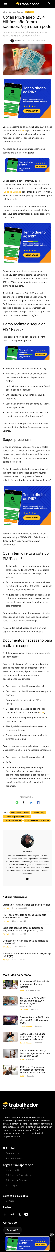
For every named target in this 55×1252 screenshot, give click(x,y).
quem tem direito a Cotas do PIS (37, 820)
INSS (41, 712)
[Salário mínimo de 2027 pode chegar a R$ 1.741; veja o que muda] (10, 1020)
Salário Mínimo (26, 1026)
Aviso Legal (11, 1185)
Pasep (23, 130)
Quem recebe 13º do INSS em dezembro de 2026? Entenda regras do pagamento (33, 1002)
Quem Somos (12, 1153)
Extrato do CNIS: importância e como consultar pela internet (34, 984)
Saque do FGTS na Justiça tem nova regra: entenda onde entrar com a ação (35, 1053)
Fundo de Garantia (12, 191)
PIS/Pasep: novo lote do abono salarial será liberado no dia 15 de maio (24, 916)
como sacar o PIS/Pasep (20, 813)
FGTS (22, 1059)
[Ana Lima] (12, 40)
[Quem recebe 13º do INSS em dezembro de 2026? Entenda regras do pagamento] (10, 1001)
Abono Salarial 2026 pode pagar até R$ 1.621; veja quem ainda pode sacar (32, 1037)
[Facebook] (5, 1214)
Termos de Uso (13, 1170)
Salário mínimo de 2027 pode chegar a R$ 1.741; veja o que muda (34, 1020)
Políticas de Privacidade (18, 1175)
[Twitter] (19, 1214)
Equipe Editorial (14, 1158)
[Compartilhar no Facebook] (38, 803)
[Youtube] (26, 1214)
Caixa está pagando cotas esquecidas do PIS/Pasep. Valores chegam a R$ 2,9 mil (23, 929)
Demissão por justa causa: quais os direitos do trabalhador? (25, 942)
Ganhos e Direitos (16, 12)
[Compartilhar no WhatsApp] (17, 803)
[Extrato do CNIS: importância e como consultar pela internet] (10, 984)
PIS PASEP (29, 12)
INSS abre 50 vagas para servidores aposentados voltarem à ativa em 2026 (32, 1070)
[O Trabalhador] (27, 3)
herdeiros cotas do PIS (13, 820)
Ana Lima (22, 41)
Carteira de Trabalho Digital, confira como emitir (26, 904)
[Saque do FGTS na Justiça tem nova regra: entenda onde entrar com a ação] (10, 1053)
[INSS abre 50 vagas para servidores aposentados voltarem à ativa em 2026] (10, 1070)
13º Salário (7, 947)
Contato (10, 1200)
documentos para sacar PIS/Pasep (17, 816)
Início (5, 12)
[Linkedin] (27, 878)
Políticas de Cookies (16, 1180)
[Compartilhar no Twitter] (24, 803)
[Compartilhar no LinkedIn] (31, 803)
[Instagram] (12, 1214)
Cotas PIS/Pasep (38, 813)
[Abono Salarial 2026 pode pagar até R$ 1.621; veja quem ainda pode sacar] (10, 1037)
